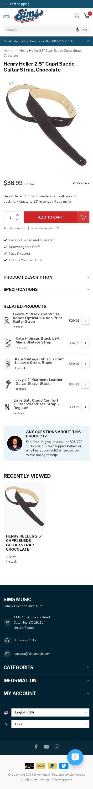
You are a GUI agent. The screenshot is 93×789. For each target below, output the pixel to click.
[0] (86, 15)
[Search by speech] (77, 29)
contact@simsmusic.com (32, 653)
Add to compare (15, 228)
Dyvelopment (63, 779)
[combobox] (42, 30)
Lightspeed (77, 775)
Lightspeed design (36, 779)
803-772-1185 (25, 640)
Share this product (44, 228)
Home (8, 51)
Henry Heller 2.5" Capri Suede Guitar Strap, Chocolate (24, 543)
